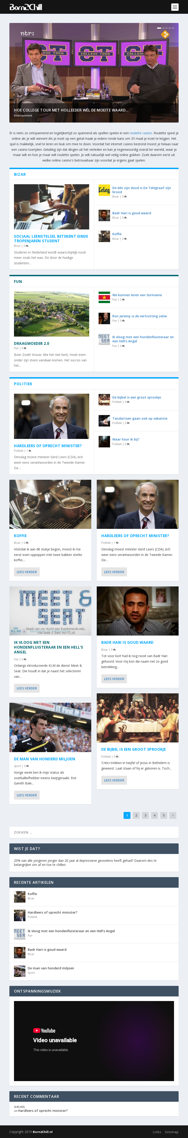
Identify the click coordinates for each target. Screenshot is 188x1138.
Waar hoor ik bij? (125, 439)
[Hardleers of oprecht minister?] (51, 416)
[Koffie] (104, 236)
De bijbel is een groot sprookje (136, 397)
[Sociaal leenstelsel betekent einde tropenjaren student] (51, 206)
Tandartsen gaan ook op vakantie (139, 418)
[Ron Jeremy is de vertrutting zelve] (104, 318)
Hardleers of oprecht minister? (48, 445)
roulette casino (141, 133)
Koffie (117, 234)
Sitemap (172, 1132)
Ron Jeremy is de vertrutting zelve (139, 316)
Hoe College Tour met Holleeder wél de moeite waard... (71, 110)
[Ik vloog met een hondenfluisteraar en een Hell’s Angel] (104, 339)
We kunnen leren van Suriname (137, 295)
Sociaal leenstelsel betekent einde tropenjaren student (51, 239)
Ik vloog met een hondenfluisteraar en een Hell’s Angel (143, 339)
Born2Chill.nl (43, 1132)
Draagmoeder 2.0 (31, 343)
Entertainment (23, 115)
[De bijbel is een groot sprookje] (104, 399)
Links (157, 1132)
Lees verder (27, 572)
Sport (17, 766)
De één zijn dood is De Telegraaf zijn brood (141, 190)
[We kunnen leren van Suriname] (104, 297)
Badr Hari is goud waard (131, 213)
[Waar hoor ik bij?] (104, 441)
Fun (16, 348)
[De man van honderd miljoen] (50, 727)
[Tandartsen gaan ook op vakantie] (104, 421)
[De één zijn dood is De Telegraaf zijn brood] (104, 190)
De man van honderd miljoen (44, 758)
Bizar (17, 246)
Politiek (18, 451)
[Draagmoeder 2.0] (51, 314)
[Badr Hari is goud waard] (104, 215)
